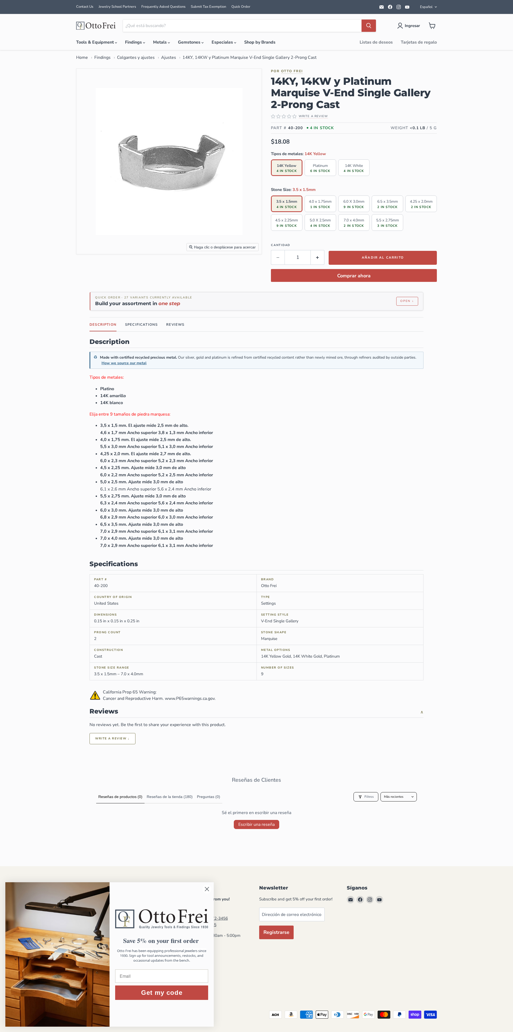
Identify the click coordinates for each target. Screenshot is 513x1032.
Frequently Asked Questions (163, 6)
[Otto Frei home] (96, 25)
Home (82, 57)
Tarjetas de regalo (419, 42)
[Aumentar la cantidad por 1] (317, 257)
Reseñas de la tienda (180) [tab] (170, 797)
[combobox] (242, 26)
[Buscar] (369, 26)
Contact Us (84, 6)
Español (426, 7)
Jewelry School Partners (117, 6)
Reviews (175, 324)
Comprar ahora (354, 276)
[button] (409, 25)
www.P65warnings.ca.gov (190, 698)
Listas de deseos (376, 42)
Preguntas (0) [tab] (208, 797)
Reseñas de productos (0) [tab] (120, 797)
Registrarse (276, 932)
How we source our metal (124, 363)
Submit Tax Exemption (208, 6)
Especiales (223, 42)
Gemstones (189, 42)
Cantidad (280, 245)
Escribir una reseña (256, 824)
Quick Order (240, 6)
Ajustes (168, 57)
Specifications (141, 324)
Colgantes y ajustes (136, 57)
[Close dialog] (207, 889)
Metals (160, 42)
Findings (134, 42)
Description (103, 324)
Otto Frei (292, 71)
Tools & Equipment (95, 42)
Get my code (161, 992)
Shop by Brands (259, 42)
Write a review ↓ (112, 738)
